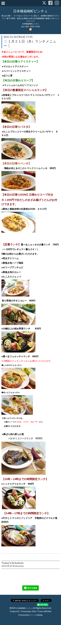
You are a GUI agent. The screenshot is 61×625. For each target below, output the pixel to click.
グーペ (32, 615)
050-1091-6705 (32, 27)
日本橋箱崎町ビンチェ (30, 11)
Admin (39, 615)
